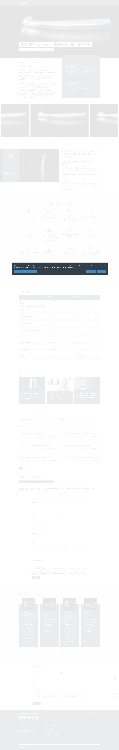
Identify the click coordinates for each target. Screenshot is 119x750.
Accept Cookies (101, 271)
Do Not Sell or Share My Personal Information (25, 271)
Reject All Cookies (91, 271)
